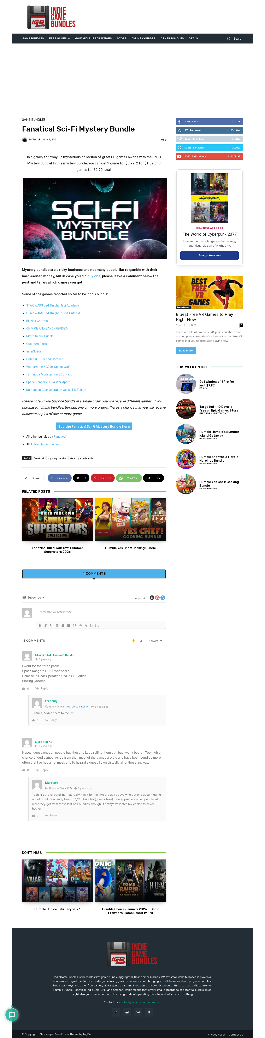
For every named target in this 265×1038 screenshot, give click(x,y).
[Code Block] (80, 625)
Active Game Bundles (44, 444)
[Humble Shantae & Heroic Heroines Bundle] (186, 459)
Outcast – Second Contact (44, 359)
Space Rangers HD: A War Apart (48, 382)
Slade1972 (66, 788)
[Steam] (138, 1012)
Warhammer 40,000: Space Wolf (48, 367)
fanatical (39, 458)
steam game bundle (81, 458)
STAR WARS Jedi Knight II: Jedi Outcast (53, 313)
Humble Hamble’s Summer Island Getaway (219, 433)
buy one (93, 276)
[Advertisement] (167, 16)
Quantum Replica (37, 344)
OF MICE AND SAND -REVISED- (47, 328)
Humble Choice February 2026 (57, 909)
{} (91, 625)
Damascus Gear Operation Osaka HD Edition (56, 390)
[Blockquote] (74, 625)
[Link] (86, 625)
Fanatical (60, 436)
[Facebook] (116, 1012)
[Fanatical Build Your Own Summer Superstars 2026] (57, 519)
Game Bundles (34, 119)
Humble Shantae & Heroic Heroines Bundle (218, 458)
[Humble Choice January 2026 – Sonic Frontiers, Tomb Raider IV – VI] (130, 880)
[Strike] (57, 625)
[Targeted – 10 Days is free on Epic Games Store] (186, 409)
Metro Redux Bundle (39, 336)
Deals (203, 388)
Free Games (183, 307)
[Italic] (45, 625)
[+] (97, 625)
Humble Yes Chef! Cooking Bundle (130, 548)
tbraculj (51, 701)
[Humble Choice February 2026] (57, 880)
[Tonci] (25, 139)
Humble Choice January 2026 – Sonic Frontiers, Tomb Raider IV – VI (130, 911)
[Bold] (40, 625)
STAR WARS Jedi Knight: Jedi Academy (53, 305)
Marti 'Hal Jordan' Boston (74, 706)
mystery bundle (57, 458)
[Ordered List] (63, 625)
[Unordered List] (69, 625)
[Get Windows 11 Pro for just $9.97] (186, 384)
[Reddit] (127, 1012)
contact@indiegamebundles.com (140, 1002)
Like (237, 121)
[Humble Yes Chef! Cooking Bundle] (130, 519)
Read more (186, 350)
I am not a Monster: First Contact (49, 374)
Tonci (36, 139)
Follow (235, 130)
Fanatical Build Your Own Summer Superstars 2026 (57, 550)
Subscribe (233, 156)
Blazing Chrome (37, 321)
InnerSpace (34, 351)
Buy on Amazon (210, 255)
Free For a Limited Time (213, 413)
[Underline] (51, 625)
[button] (233, 38)
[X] (149, 1012)
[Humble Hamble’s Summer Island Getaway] (186, 434)
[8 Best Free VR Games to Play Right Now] (209, 292)
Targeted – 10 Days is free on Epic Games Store (218, 408)
